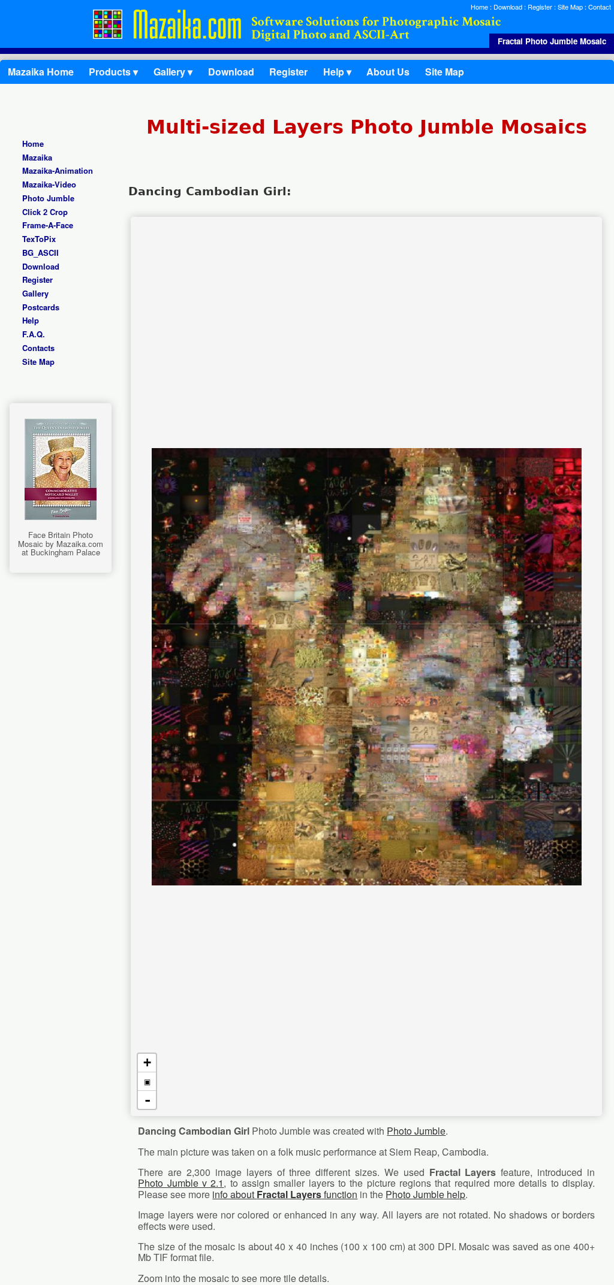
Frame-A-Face (47, 225)
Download (507, 6)
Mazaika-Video (49, 185)
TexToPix (39, 238)
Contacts (38, 347)
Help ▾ (337, 71)
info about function (284, 1194)
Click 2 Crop (45, 211)
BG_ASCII (40, 252)
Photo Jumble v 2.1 (181, 1183)
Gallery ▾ (173, 71)
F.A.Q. (33, 334)
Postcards (40, 307)
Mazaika (37, 157)
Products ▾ (113, 71)
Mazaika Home (41, 71)
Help (30, 320)
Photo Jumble (48, 198)
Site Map (570, 6)
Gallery (35, 293)
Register (540, 6)
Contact (599, 6)
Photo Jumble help (425, 1194)
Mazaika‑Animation (57, 171)
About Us (388, 71)
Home (479, 6)
